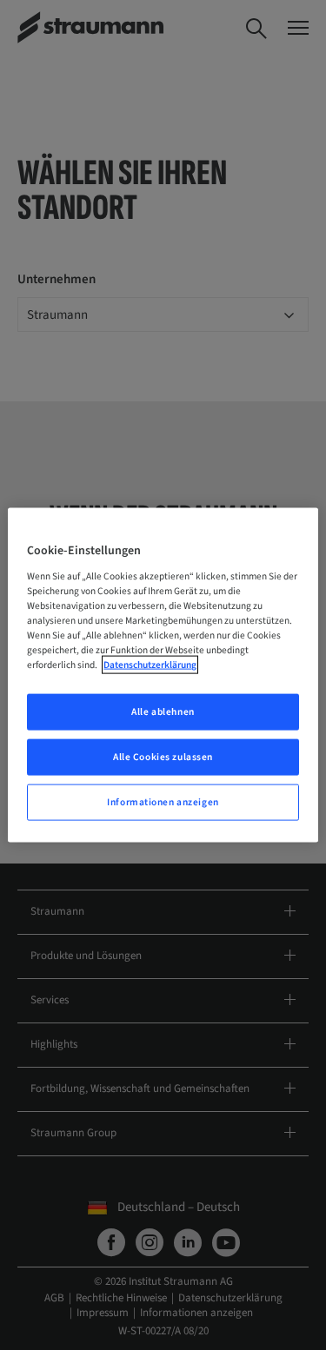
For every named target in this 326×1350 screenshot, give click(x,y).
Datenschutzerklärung (149, 665)
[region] (162, 675)
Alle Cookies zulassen (163, 757)
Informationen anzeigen (163, 801)
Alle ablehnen (162, 712)
